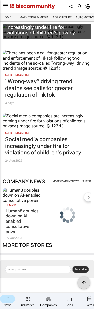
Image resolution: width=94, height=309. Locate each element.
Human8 (11, 205)
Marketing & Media (34, 17)
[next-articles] (88, 197)
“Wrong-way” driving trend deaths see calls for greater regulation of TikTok (39, 88)
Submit (86, 181)
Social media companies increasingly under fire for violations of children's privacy (40, 27)
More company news (66, 181)
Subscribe (80, 269)
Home (6, 17)
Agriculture (62, 17)
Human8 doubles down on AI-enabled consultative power (22, 221)
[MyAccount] (89, 6)
